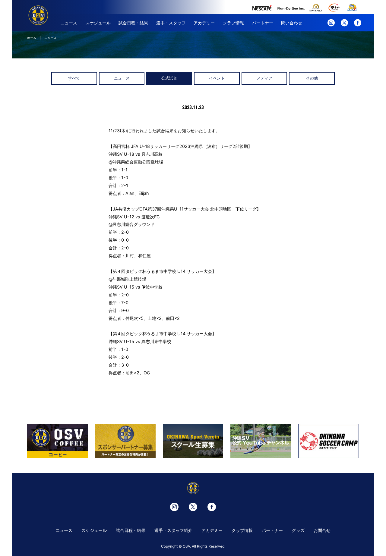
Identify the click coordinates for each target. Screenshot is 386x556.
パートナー (262, 22)
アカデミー (204, 22)
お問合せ (322, 530)
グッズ (298, 530)
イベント (217, 78)
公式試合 (169, 78)
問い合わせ (291, 22)
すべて (74, 78)
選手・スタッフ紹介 (173, 530)
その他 (312, 78)
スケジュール (98, 22)
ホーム (31, 37)
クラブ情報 (233, 22)
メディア (264, 78)
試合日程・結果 (133, 22)
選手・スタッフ (171, 22)
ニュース (68, 22)
